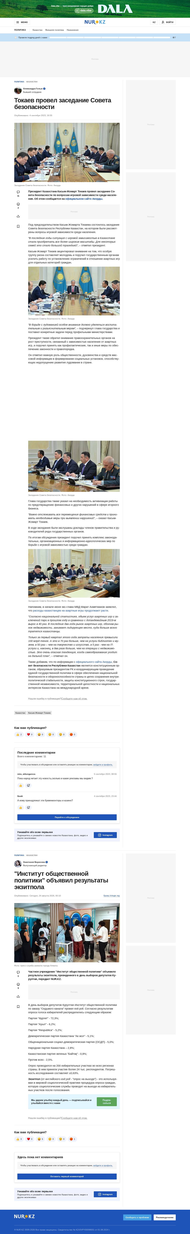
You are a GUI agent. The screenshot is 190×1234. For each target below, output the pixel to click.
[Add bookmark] (18, 226)
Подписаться (107, 1101)
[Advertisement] (95, 59)
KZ (154, 22)
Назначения (73, 30)
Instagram (108, 835)
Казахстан (37, 30)
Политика (20, 30)
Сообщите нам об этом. (74, 698)
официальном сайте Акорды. (84, 198)
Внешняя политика (54, 30)
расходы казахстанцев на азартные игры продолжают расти (70, 610)
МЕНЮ (24, 22)
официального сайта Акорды (94, 661)
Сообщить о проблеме (137, 1217)
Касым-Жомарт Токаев (39, 713)
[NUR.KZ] (95, 22)
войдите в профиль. (103, 764)
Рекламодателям (164, 1217)
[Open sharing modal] (18, 216)
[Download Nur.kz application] (95, 9)
